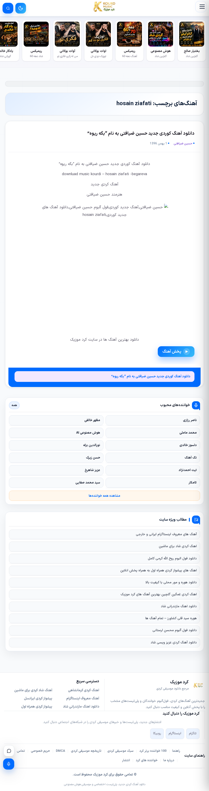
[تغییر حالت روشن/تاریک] (20, 8)
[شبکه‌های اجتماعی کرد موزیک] (9, 750)
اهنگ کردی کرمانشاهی (83, 690)
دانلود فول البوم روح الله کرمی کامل (172, 558)
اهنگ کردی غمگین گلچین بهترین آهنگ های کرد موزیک (159, 594)
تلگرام (193, 733)
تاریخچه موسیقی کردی (86, 751)
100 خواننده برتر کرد (152, 751)
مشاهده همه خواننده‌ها (104, 495)
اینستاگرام (175, 733)
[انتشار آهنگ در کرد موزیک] (8, 764)
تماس (21, 751)
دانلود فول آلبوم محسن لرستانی (174, 630)
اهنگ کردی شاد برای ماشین (178, 546)
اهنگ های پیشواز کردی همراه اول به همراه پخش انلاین (158, 570)
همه (14, 405)
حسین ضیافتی (183, 143)
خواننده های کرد (147, 760)
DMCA (60, 751)
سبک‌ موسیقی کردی (120, 751)
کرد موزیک (100, 774)
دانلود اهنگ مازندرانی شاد (179, 606)
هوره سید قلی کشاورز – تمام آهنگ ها (171, 618)
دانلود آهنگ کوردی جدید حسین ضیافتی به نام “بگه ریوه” (140, 133)
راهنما (176, 751)
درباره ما (168, 760)
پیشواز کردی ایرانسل (38, 698)
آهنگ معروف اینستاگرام (82, 698)
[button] (200, 6)
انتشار (126, 760)
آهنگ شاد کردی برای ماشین (33, 690)
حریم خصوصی (40, 751)
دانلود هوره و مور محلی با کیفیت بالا (171, 582)
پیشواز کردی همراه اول (36, 706)
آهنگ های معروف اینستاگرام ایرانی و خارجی (166, 534)
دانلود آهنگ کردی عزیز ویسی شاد (174, 642)
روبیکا (157, 733)
